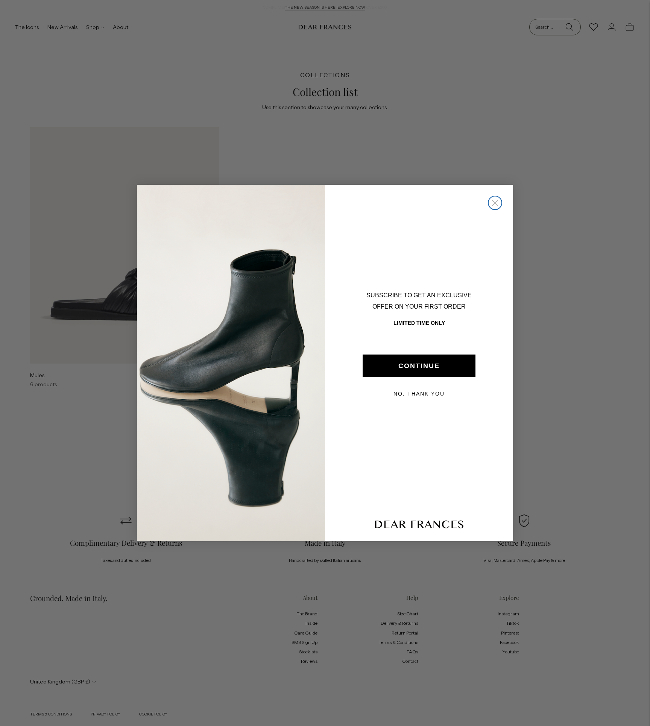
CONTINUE (419, 366)
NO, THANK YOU (419, 394)
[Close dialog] (495, 203)
